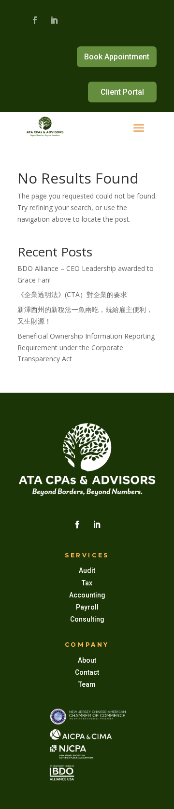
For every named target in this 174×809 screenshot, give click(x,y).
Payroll (87, 607)
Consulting (87, 619)
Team (87, 684)
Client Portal (122, 92)
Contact (87, 672)
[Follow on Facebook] (35, 20)
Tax (87, 583)
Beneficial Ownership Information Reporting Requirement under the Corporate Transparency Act (86, 347)
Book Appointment (116, 56)
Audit (87, 570)
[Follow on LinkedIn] (54, 20)
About (87, 660)
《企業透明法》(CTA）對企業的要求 (72, 294)
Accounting (87, 595)
